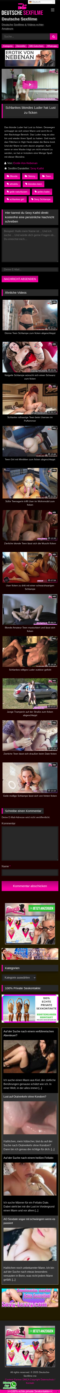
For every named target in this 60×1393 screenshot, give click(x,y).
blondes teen (35, 184)
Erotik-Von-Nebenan (25, 163)
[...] (40, 1088)
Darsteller (21, 46)
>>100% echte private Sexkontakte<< (30, 1391)
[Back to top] (49, 1383)
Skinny (31, 176)
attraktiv (14, 184)
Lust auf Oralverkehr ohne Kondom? (25, 1096)
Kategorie (7, 46)
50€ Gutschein (36, 46)
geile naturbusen (18, 191)
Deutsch (36, 2)
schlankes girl (17, 199)
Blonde (14, 176)
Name (6, 866)
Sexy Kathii (37, 168)
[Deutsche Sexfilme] (25, 9)
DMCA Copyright (31, 1379)
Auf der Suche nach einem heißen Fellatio (28, 1157)
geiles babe (44, 191)
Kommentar (8, 823)
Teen (48, 176)
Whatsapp (52, 46)
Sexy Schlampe (42, 199)
